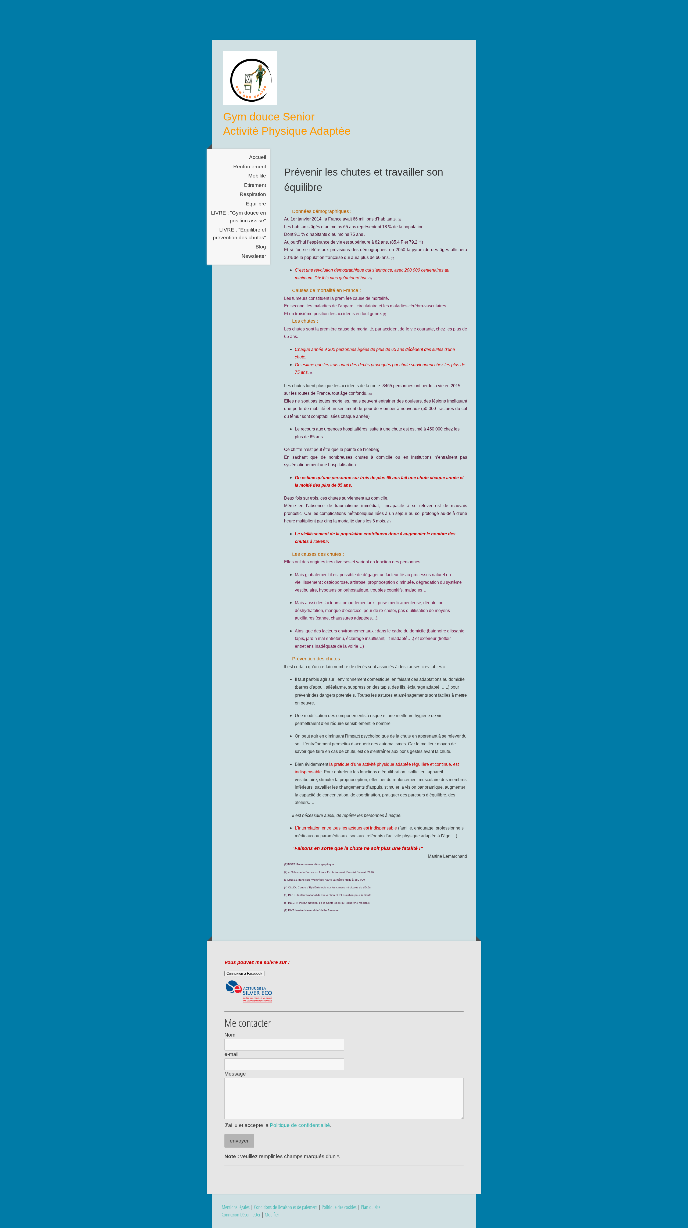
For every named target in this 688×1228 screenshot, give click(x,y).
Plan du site (370, 1207)
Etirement (255, 185)
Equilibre (256, 204)
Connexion (231, 1214)
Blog (261, 247)
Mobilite (257, 176)
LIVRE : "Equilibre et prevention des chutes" (239, 233)
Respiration (253, 194)
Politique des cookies (339, 1207)
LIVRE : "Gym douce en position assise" (238, 216)
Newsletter (254, 256)
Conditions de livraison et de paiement (285, 1207)
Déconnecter (250, 1214)
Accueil (257, 157)
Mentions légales (236, 1207)
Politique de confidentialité (300, 1125)
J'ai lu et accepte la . (277, 1125)
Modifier (272, 1214)
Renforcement (249, 166)
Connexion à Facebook (244, 973)
